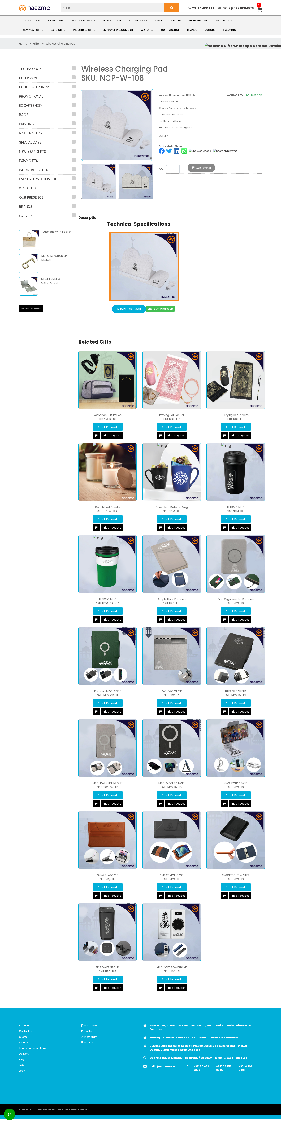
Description (88, 217)
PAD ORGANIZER (172, 691)
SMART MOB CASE (171, 875)
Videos (23, 1042)
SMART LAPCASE (107, 875)
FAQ (21, 1065)
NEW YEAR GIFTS (33, 30)
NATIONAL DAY (198, 20)
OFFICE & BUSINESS (83, 20)
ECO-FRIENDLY (138, 20)
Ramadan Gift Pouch (108, 415)
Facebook (90, 1025)
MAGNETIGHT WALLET (235, 875)
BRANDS (192, 30)
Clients (23, 1037)
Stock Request (107, 427)
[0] (259, 10)
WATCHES (147, 30)
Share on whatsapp (160, 309)
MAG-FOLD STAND (236, 783)
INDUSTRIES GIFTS (84, 30)
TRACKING (229, 30)
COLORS (210, 30)
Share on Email (129, 309)
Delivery (24, 1053)
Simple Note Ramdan (172, 599)
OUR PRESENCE (170, 30)
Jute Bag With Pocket (57, 232)
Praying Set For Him (236, 415)
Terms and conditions (32, 1048)
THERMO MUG (235, 507)
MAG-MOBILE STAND (171, 783)
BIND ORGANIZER (235, 691)
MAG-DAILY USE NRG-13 (108, 783)
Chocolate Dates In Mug (171, 507)
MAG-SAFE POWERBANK (172, 967)
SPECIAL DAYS (223, 20)
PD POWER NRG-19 (107, 967)
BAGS (158, 20)
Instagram (90, 1037)
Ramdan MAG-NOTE (107, 691)
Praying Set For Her (171, 415)
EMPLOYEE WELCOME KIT (118, 30)
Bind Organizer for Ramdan (236, 599)
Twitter (88, 1031)
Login (22, 1071)
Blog (22, 1059)
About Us (24, 1025)
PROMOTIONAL (112, 20)
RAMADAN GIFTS (31, 308)
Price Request (112, 435)
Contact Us (26, 1031)
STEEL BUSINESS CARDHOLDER (51, 281)
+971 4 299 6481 (203, 8)
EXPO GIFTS (58, 30)
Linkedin (88, 1042)
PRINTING (175, 20)
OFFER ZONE (55, 20)
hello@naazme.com (238, 8)
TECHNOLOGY (32, 20)
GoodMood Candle (107, 507)
